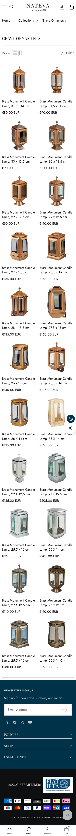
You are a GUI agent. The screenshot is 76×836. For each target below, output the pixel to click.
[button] (71, 7)
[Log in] (61, 7)
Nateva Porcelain (30, 817)
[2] (20, 53)
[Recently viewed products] (71, 419)
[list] (14, 53)
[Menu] (4, 7)
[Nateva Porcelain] (38, 7)
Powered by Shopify (53, 817)
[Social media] (71, 428)
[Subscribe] (64, 709)
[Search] (11, 7)
